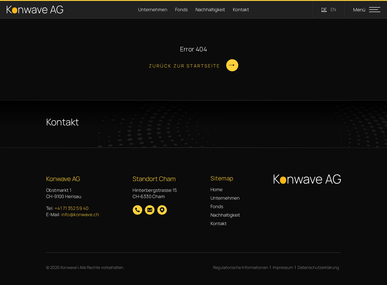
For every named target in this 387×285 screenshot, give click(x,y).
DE (324, 9)
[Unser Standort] (162, 210)
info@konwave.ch (80, 214)
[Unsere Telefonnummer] (137, 210)
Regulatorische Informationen (240, 267)
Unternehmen (148, 9)
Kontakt (236, 9)
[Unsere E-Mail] (150, 210)
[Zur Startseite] (35, 9)
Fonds (176, 9)
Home (217, 189)
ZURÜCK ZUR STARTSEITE (184, 66)
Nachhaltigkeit (205, 9)
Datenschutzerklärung (318, 267)
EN (333, 9)
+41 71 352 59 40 (71, 208)
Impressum (283, 267)
